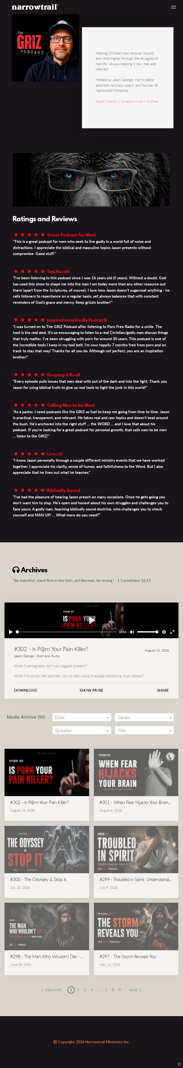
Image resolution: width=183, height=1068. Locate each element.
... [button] (98, 990)
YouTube (152, 101)
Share (163, 690)
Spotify (112, 101)
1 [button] (71, 990)
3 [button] (85, 990)
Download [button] (25, 690)
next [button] (133, 990)
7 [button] (106, 990)
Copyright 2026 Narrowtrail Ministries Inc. (91, 1042)
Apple (100, 101)
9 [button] (120, 990)
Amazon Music (132, 101)
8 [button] (113, 990)
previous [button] (54, 990)
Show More (92, 690)
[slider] (66, 632)
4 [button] (92, 990)
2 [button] (78, 990)
